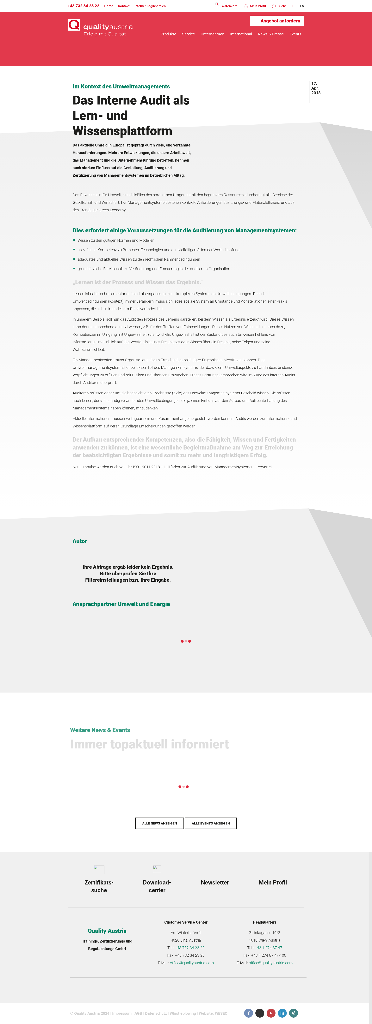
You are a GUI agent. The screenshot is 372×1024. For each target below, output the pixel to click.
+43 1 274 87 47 (268, 947)
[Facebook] (248, 1013)
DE (294, 6)
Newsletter (215, 882)
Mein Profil (257, 6)
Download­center (157, 886)
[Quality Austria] (100, 34)
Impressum (122, 1013)
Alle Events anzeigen (211, 823)
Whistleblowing (183, 1013)
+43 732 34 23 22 (83, 5)
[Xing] (293, 1013)
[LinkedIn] (282, 1013)
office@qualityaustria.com (192, 963)
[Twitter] (260, 1013)
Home (108, 6)
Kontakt (124, 6)
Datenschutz (156, 1013)
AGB (138, 1013)
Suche (282, 6)
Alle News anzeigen (159, 823)
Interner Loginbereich (150, 6)
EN (302, 6)
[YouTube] (271, 1013)
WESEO (221, 1013)
